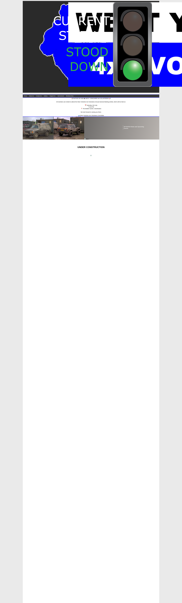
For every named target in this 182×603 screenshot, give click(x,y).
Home (25, 96)
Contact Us (39, 96)
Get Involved (61, 96)
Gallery (45, 96)
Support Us (52, 96)
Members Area (69, 96)
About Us (31, 96)
